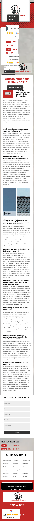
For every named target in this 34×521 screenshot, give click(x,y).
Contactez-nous (13, 18)
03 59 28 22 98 (13, 445)
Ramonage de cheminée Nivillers (26, 464)
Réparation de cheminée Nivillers (16, 464)
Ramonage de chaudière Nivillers (16, 473)
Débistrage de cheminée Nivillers (7, 464)
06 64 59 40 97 (13, 449)
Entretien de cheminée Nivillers (25, 473)
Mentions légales (17, 489)
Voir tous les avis (15, 88)
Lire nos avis (10, 517)
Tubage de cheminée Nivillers (6, 473)
